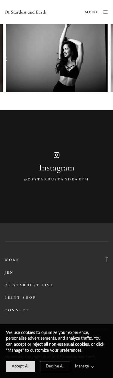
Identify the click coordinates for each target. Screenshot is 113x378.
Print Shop (20, 297)
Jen (9, 272)
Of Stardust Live (29, 285)
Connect (17, 310)
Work (12, 260)
